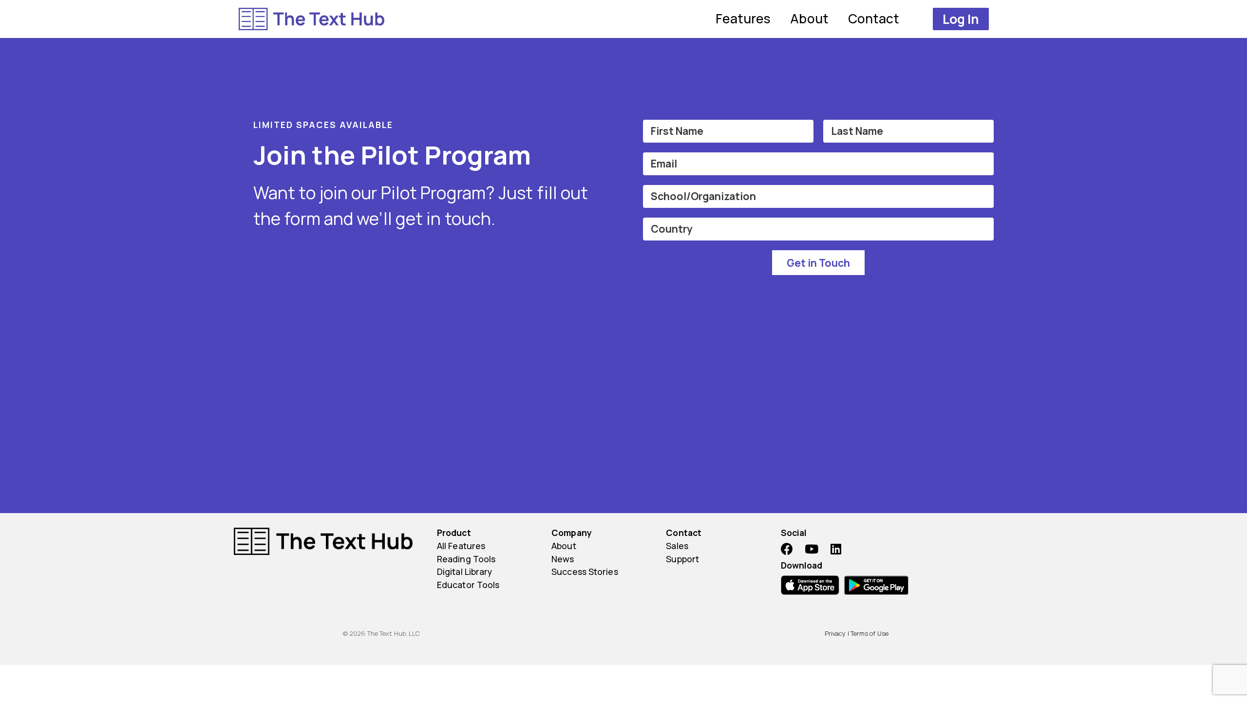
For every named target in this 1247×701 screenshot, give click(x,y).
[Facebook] (787, 549)
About (809, 18)
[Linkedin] (836, 549)
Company (571, 532)
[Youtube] (811, 549)
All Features (461, 546)
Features (743, 18)
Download (802, 565)
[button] (961, 19)
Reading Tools (466, 559)
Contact (874, 18)
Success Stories (584, 571)
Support (682, 559)
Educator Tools (468, 584)
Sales (677, 546)
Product (454, 532)
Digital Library (464, 571)
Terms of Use (869, 633)
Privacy (835, 633)
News (562, 559)
